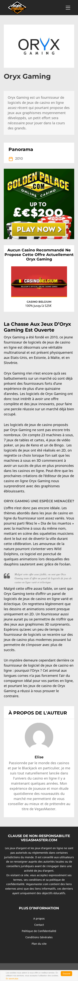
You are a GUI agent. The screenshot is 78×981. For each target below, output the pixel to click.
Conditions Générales (39, 937)
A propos (39, 918)
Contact (39, 925)
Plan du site (39, 943)
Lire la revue (56, 290)
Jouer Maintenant (30, 291)
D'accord (66, 973)
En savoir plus (12, 978)
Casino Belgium (39, 301)
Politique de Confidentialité (39, 931)
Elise (39, 757)
